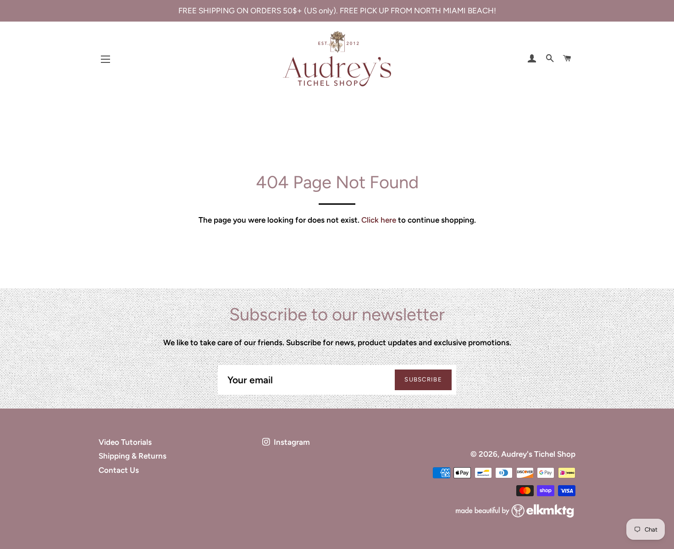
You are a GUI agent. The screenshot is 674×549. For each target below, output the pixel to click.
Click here (378, 219)
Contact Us (119, 470)
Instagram (291, 442)
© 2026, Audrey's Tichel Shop (522, 454)
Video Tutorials (125, 442)
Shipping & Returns (132, 455)
